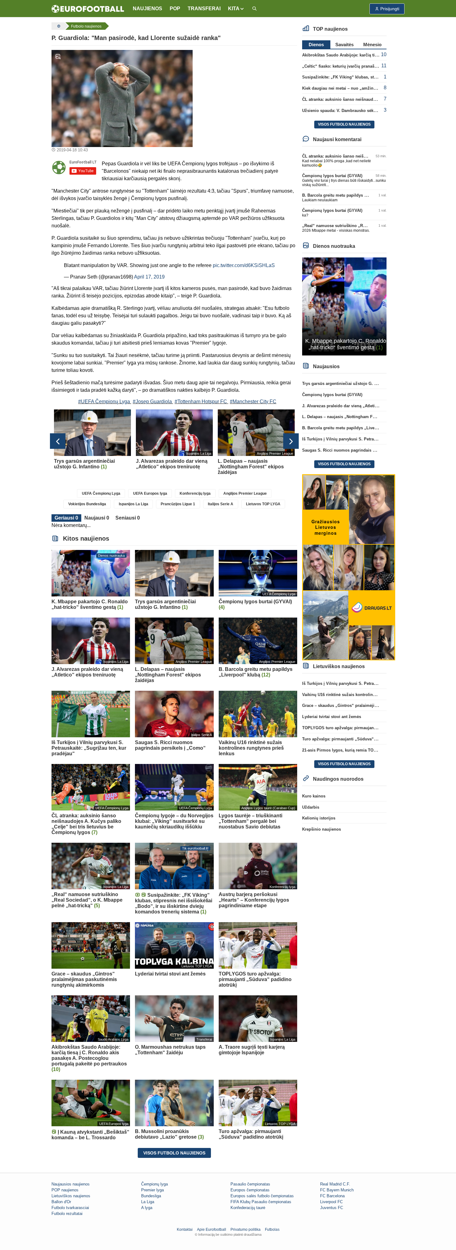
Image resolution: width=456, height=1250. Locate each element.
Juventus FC (331, 1207)
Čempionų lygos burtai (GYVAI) (332, 175)
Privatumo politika (245, 1229)
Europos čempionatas (250, 1190)
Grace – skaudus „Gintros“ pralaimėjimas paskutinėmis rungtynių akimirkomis (378, 705)
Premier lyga (152, 1190)
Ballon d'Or (61, 1201)
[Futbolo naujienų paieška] (254, 8)
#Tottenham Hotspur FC (201, 401)
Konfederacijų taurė (247, 1207)
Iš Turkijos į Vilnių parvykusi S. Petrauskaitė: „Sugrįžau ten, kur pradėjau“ (373, 439)
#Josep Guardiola (152, 401)
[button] (236, 8)
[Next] (291, 441)
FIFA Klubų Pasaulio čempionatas (260, 1201)
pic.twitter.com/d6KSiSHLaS (244, 265)
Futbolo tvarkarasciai (70, 1207)
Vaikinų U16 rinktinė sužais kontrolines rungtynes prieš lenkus (362, 694)
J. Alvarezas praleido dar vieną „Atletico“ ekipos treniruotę (358, 406)
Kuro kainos (313, 796)
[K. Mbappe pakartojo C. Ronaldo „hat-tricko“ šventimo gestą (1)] (344, 306)
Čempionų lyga (154, 1184)
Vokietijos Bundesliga (87, 504)
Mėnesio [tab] (372, 44)
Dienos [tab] (316, 44)
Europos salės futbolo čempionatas (262, 1196)
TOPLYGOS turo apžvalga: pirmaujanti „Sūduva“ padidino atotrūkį (366, 727)
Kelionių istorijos (318, 818)
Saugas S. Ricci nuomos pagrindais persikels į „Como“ (355, 450)
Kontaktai (185, 1229)
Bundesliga (151, 1196)
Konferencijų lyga (195, 493)
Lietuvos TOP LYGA (263, 504)
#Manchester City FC (253, 401)
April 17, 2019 (149, 276)
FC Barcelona (332, 1196)
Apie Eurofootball (211, 1229)
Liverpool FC (331, 1201)
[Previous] (57, 441)
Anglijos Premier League (245, 493)
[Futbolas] (58, 26)
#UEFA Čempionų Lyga (104, 401)
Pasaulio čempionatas (250, 1184)
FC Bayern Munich (337, 1190)
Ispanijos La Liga (133, 504)
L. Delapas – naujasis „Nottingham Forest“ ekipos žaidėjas (358, 416)
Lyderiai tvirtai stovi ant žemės (331, 716)
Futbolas (272, 1229)
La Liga (147, 1201)
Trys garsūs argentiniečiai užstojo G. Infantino (346, 383)
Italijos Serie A (220, 504)
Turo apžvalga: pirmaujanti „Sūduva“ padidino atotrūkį (355, 739)
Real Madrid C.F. (335, 1184)
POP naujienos (64, 1190)
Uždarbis (310, 807)
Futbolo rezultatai (67, 1213)
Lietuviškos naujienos (70, 1196)
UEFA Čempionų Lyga (101, 493)
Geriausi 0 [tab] (66, 517)
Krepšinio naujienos (321, 829)
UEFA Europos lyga (150, 493)
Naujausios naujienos (70, 1184)
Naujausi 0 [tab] (96, 517)
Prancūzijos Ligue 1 (178, 504)
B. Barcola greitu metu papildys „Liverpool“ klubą (350, 195)
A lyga (146, 1207)
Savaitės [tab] (344, 44)
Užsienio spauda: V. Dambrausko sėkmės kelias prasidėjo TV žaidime (369, 110)
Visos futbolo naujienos (174, 1152)
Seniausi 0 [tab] (127, 517)
